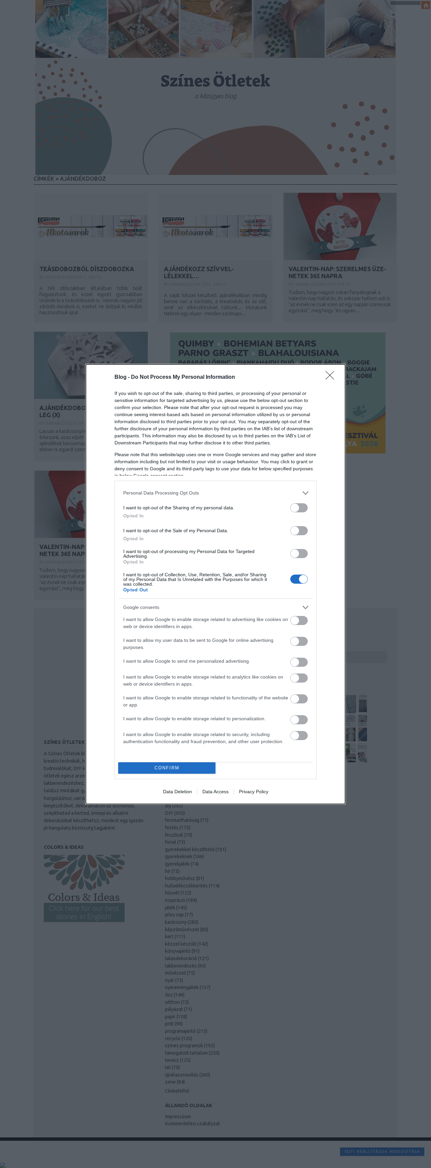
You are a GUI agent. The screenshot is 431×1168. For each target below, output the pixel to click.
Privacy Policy (253, 791)
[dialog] (215, 584)
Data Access (215, 791)
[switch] (299, 507)
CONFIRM (167, 767)
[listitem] (215, 493)
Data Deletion (177, 791)
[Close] (332, 377)
